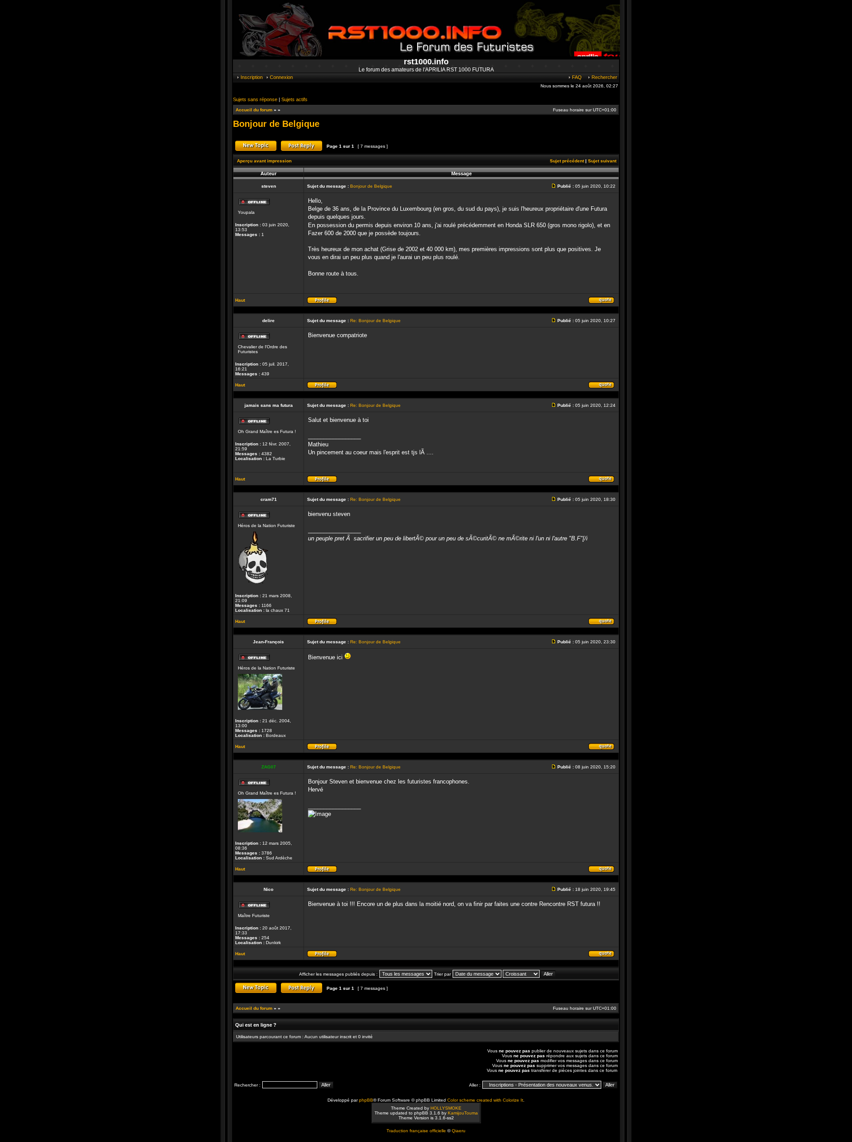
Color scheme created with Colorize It (485, 1100)
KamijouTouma (463, 1112)
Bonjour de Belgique (276, 124)
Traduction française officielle (416, 1130)
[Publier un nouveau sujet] (255, 150)
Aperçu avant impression (264, 160)
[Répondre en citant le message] (601, 302)
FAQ (576, 77)
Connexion (280, 77)
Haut (240, 300)
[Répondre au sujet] (301, 150)
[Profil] (322, 302)
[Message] (554, 186)
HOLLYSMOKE (446, 1108)
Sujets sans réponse (255, 99)
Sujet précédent (567, 160)
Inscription (251, 77)
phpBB (366, 1100)
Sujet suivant (602, 160)
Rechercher (603, 77)
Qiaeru (458, 1130)
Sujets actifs (294, 99)
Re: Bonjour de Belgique (375, 320)
